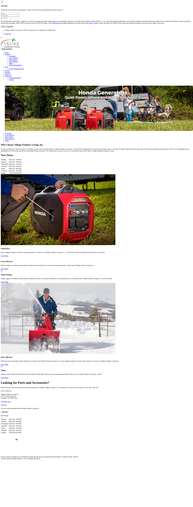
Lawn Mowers (13, 58)
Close (3, 26)
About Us (8, 74)
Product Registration (15, 65)
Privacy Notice (93, 23)
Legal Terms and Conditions (10, 443)
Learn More (4, 256)
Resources (8, 76)
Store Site (8, 34)
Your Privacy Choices (8, 440)
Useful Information (15, 78)
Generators (12, 56)
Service (7, 70)
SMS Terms (56, 23)
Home (7, 52)
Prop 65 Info (5, 450)
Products (7, 54)
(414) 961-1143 (10, 32)
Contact (11, 80)
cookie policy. (83, 457)
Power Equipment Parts (16, 69)
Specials (7, 72)
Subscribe (10, 26)
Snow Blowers (13, 61)
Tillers (11, 63)
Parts (6, 67)
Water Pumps (13, 60)
